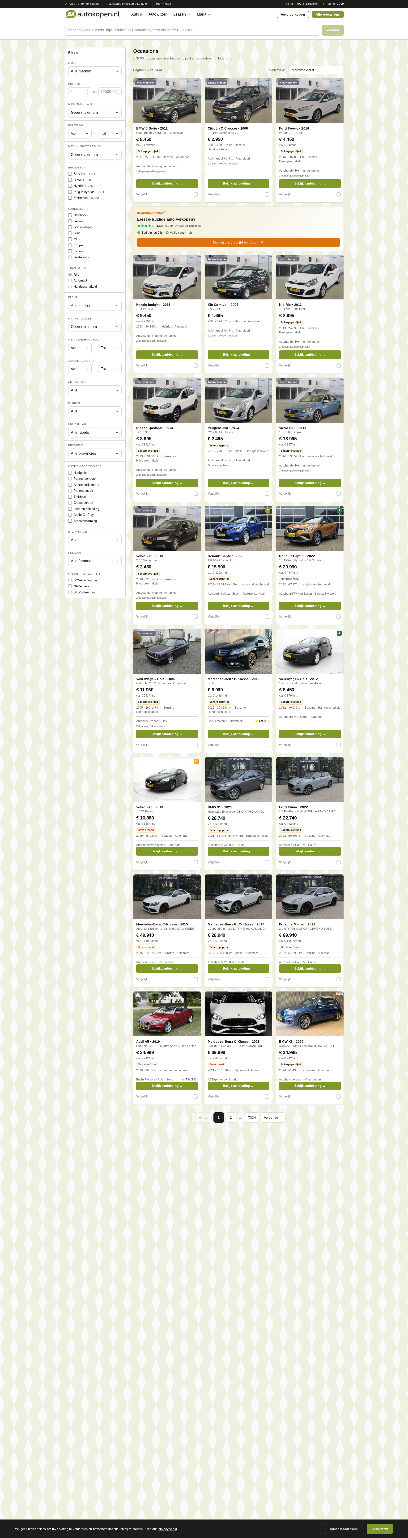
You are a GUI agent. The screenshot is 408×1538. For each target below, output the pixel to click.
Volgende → (273, 1117)
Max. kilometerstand (84, 146)
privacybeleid (167, 1529)
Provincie (76, 445)
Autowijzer (158, 14)
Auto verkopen (293, 14)
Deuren (74, 403)
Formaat (75, 552)
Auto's (136, 14)
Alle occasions (328, 14)
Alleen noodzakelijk (344, 1529)
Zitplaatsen (77, 381)
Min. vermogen (79, 318)
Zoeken (333, 30)
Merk (72, 62)
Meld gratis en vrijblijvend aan (236, 242)
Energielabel (78, 424)
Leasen (179, 14)
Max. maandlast (80, 104)
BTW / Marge (77, 531)
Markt (201, 14)
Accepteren (379, 1529)
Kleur (72, 297)
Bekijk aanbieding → (167, 183)
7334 (252, 1117)
